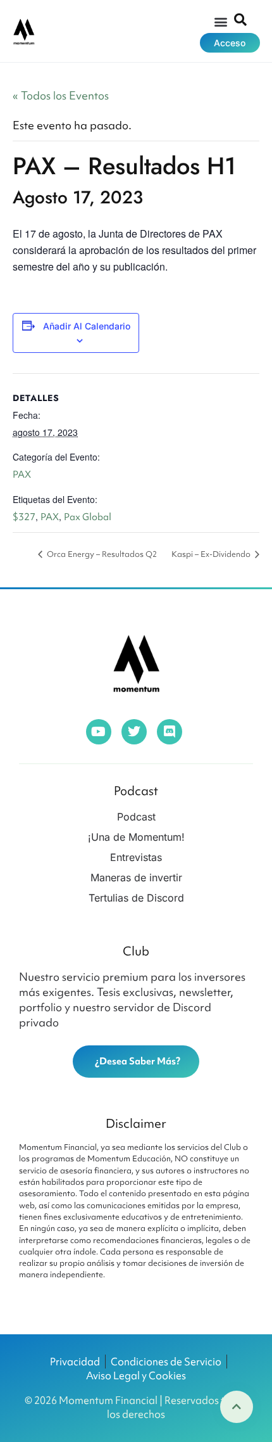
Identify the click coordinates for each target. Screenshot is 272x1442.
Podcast (136, 790)
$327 (24, 517)
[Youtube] (98, 731)
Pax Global (87, 517)
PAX (22, 474)
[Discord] (169, 731)
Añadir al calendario (86, 326)
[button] (220, 21)
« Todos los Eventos (61, 95)
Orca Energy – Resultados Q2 (101, 554)
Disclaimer (136, 1123)
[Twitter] (134, 731)
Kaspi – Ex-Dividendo (211, 554)
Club (136, 951)
